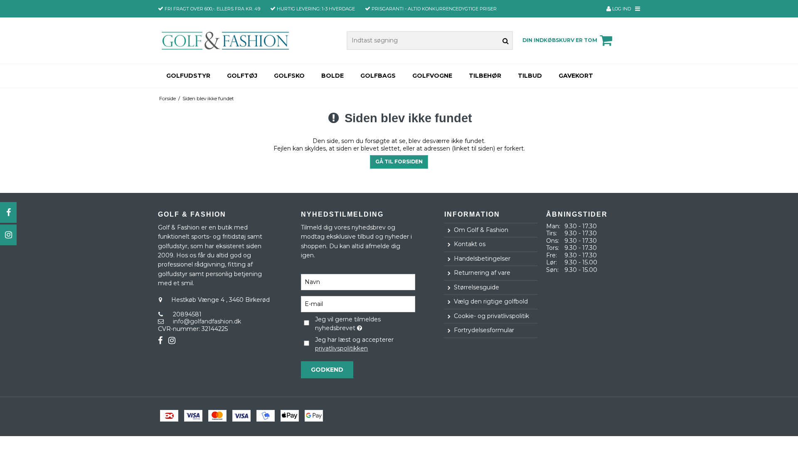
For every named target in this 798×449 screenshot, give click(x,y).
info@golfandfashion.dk (207, 321)
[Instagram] (8, 234)
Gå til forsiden (399, 161)
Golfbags (378, 75)
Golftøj (242, 75)
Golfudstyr (188, 75)
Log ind (621, 9)
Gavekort (576, 75)
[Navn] (358, 282)
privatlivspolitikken (341, 348)
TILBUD (530, 75)
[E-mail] (358, 304)
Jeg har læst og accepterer (354, 344)
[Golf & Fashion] (225, 40)
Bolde (332, 75)
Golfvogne (432, 75)
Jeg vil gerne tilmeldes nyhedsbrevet (364, 323)
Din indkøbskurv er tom (559, 40)
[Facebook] (8, 212)
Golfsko (289, 75)
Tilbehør (485, 75)
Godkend (327, 369)
